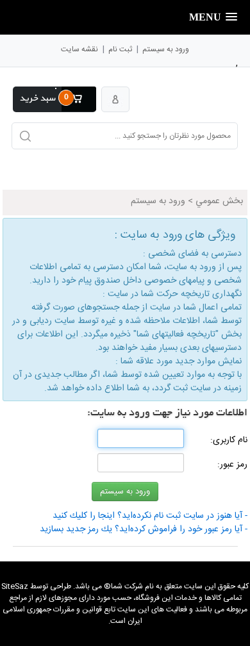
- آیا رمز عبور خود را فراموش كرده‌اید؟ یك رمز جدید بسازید (143, 529)
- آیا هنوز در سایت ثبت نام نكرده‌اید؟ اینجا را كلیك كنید (150, 516)
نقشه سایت (79, 49)
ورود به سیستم (165, 49)
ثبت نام (120, 49)
